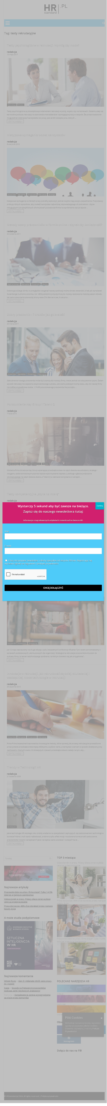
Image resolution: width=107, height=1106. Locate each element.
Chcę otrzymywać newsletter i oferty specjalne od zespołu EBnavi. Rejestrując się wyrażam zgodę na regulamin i (48, 562)
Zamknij (100, 506)
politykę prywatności (48, 563)
